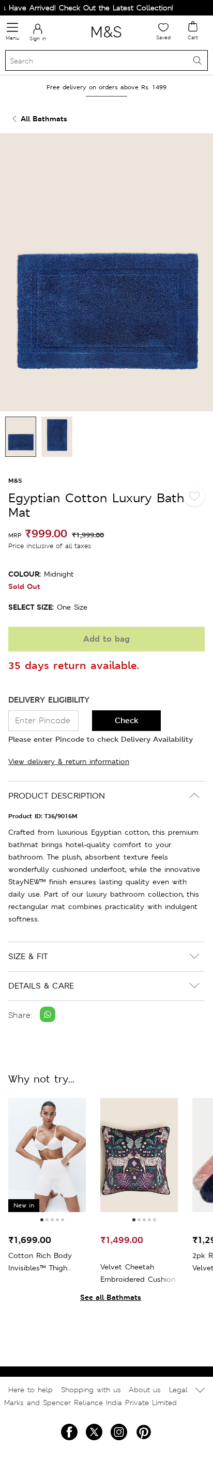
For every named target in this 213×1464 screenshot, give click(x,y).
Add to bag (106, 638)
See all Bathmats (110, 1297)
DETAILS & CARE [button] (41, 985)
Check (127, 720)
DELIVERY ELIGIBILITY (48, 699)
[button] (41, 1219)
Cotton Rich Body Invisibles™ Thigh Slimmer (40, 1262)
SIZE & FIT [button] (28, 956)
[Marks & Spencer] (106, 39)
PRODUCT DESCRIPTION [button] (56, 795)
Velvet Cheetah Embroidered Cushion (137, 1273)
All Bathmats (44, 118)
